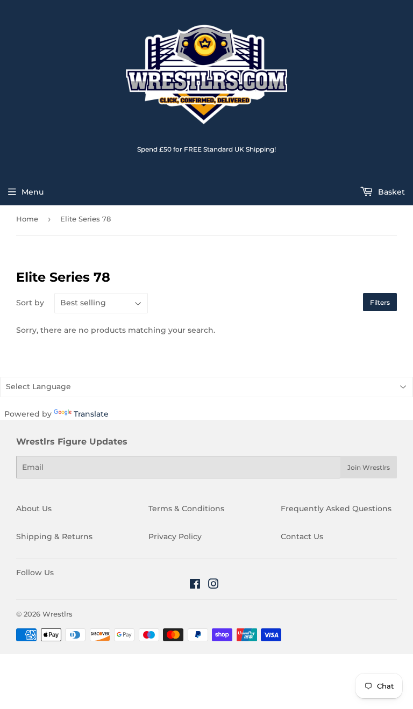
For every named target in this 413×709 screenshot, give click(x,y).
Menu (33, 192)
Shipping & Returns (54, 536)
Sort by (30, 302)
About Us (34, 508)
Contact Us (302, 536)
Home (27, 218)
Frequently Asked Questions (336, 508)
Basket (390, 192)
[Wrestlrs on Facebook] (195, 585)
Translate (91, 414)
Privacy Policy (175, 536)
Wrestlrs (57, 614)
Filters (380, 302)
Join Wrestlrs (368, 467)
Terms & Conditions (186, 508)
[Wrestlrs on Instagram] (213, 585)
